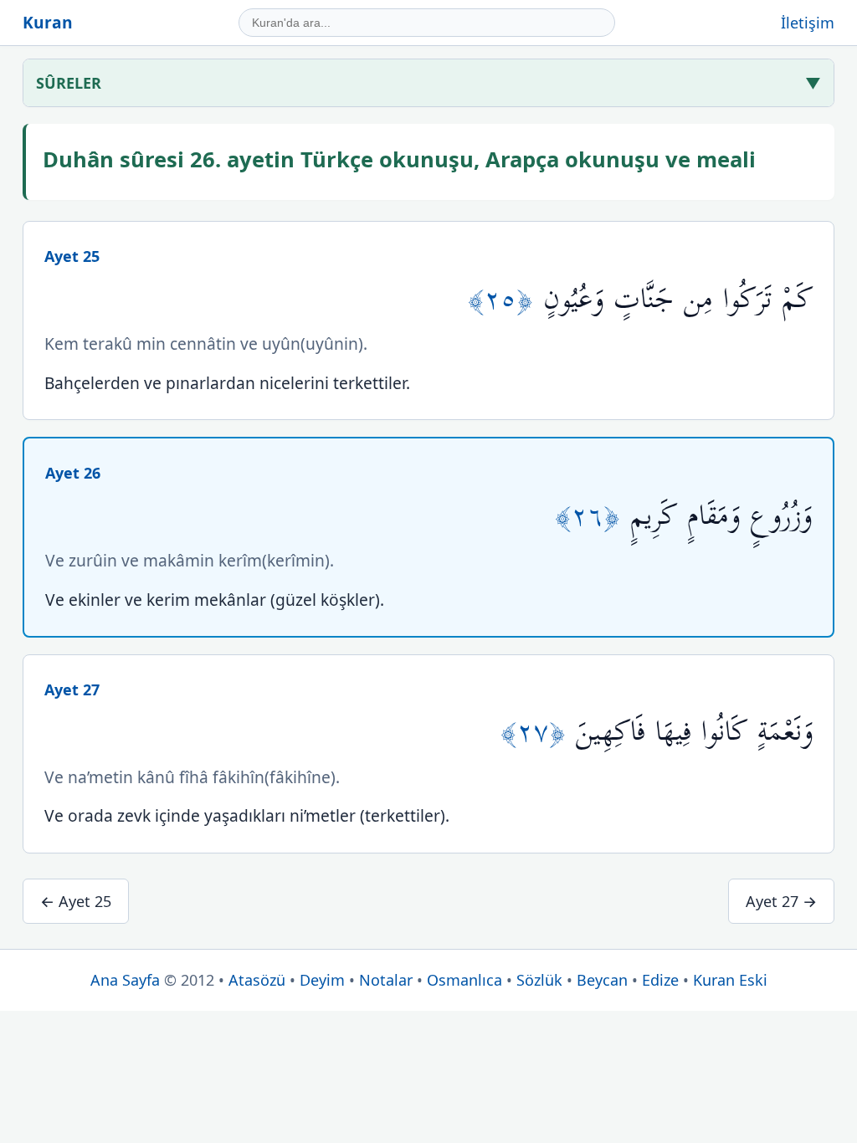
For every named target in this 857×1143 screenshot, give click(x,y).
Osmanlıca (464, 980)
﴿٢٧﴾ (538, 732)
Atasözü (256, 980)
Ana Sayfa (125, 980)
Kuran (48, 22)
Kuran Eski (730, 980)
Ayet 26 (72, 473)
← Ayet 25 (75, 901)
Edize (660, 980)
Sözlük (539, 980)
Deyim (322, 980)
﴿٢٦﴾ (592, 516)
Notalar (386, 980)
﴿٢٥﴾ (505, 299)
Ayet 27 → (781, 901)
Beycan (602, 980)
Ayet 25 (72, 256)
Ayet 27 (72, 689)
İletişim (807, 23)
